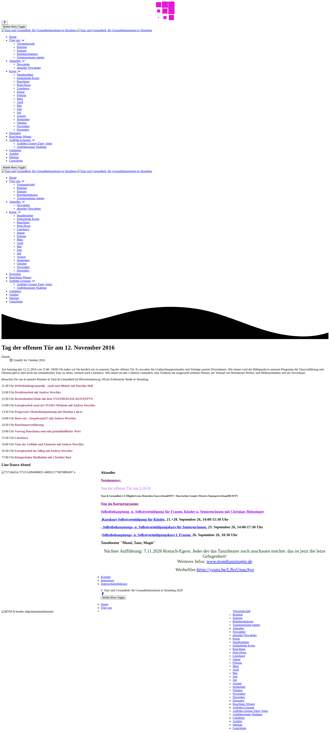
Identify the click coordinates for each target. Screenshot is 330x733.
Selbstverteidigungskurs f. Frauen (164, 535)
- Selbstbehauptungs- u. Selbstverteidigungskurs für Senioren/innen (153, 527)
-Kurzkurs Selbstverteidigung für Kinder (133, 519)
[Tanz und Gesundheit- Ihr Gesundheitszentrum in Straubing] (77, 30)
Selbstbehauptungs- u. (120, 535)
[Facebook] (103, 593)
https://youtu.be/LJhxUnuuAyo (225, 569)
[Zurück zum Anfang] (5, 23)
